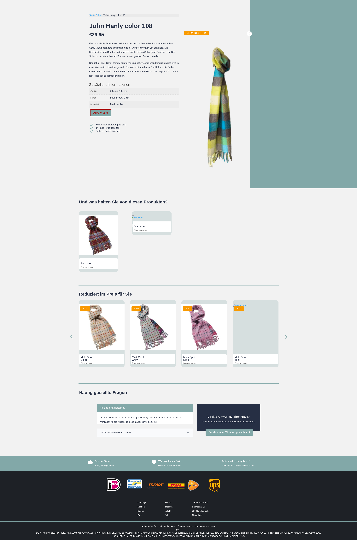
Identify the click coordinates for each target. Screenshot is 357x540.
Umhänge (142, 502)
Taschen (169, 507)
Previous (71, 337)
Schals (99, 15)
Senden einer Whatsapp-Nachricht (229, 432)
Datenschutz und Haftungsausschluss (196, 526)
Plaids (140, 515)
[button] (249, 33)
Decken (141, 507)
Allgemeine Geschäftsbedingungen (159, 526)
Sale (167, 515)
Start (91, 15)
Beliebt (168, 511)
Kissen (141, 511)
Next (285, 337)
